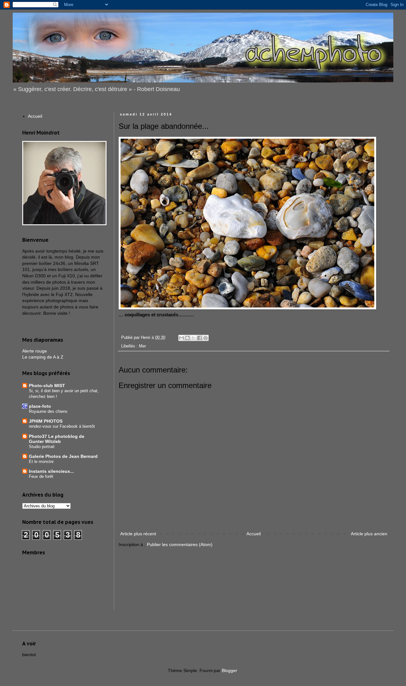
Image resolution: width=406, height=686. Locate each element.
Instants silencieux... (51, 471)
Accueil (253, 533)
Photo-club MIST (47, 385)
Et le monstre (41, 461)
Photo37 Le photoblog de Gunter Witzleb (56, 439)
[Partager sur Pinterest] (205, 338)
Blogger (229, 670)
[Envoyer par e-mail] (181, 338)
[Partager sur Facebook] (199, 338)
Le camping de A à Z (42, 356)
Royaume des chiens (48, 411)
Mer (142, 346)
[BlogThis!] (187, 338)
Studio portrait (42, 446)
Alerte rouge (34, 350)
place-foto (40, 406)
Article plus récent (138, 533)
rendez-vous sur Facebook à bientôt (62, 426)
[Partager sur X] (193, 338)
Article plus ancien (369, 533)
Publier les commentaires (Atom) (180, 544)
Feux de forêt (41, 476)
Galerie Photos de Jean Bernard (63, 456)
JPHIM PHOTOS (45, 421)
